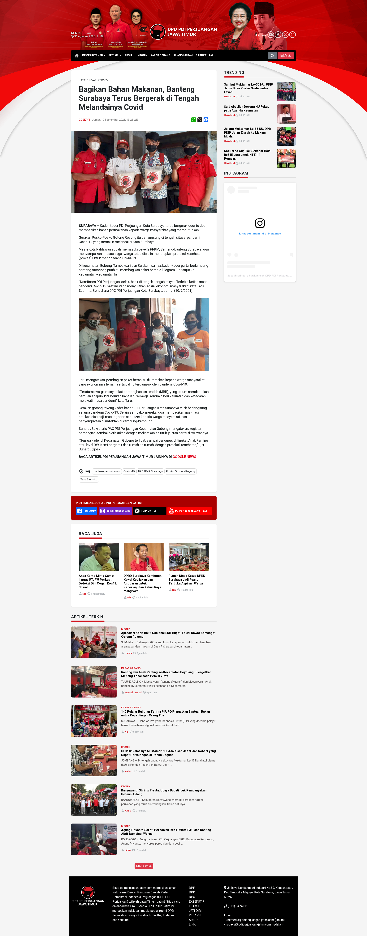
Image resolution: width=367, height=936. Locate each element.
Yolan (128, 771)
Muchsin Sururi (133, 692)
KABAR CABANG (131, 668)
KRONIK (125, 628)
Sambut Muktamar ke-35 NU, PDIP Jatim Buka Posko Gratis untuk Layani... (248, 88)
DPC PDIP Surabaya (150, 471)
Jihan (128, 850)
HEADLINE (229, 96)
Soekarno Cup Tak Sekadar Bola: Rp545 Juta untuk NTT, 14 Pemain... (247, 154)
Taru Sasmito (88, 479)
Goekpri (84, 119)
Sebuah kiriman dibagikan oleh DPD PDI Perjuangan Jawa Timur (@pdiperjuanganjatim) (280, 275)
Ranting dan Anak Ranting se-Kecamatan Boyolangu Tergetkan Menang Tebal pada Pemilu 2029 (166, 674)
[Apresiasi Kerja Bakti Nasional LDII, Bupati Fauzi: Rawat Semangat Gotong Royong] (94, 642)
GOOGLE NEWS (184, 457)
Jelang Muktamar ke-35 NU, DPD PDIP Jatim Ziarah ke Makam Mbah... (247, 132)
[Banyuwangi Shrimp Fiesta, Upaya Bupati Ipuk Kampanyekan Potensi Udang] (94, 800)
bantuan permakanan (107, 471)
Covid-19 (129, 471)
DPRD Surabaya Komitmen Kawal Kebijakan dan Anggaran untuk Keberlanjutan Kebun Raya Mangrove (143, 583)
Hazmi (128, 653)
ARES (128, 810)
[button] (286, 55)
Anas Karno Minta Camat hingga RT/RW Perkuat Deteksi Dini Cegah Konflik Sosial (98, 581)
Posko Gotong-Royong (180, 471)
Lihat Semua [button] (144, 865)
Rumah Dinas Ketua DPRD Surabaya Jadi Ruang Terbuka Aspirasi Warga (187, 579)
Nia (84, 593)
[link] (144, 171)
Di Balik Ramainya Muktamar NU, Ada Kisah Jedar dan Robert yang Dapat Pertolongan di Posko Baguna (168, 753)
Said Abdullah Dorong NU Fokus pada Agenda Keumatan (246, 108)
